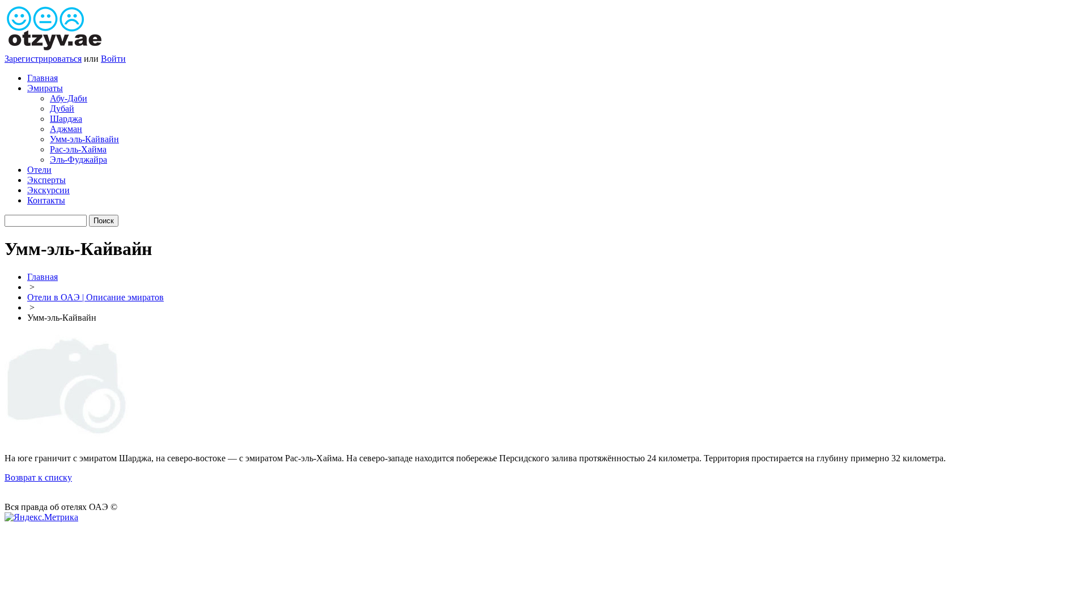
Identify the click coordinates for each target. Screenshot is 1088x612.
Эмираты (45, 88)
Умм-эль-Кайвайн (84, 139)
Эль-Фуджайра (78, 159)
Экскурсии (48, 190)
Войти (113, 58)
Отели (39, 170)
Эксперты (46, 180)
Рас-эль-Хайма (78, 149)
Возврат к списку (38, 477)
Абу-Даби (68, 98)
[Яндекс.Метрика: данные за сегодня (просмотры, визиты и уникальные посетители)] (41, 517)
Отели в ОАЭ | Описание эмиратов (95, 297)
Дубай (62, 108)
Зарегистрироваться (43, 58)
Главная (42, 78)
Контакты (46, 200)
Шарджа (66, 119)
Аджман (66, 129)
